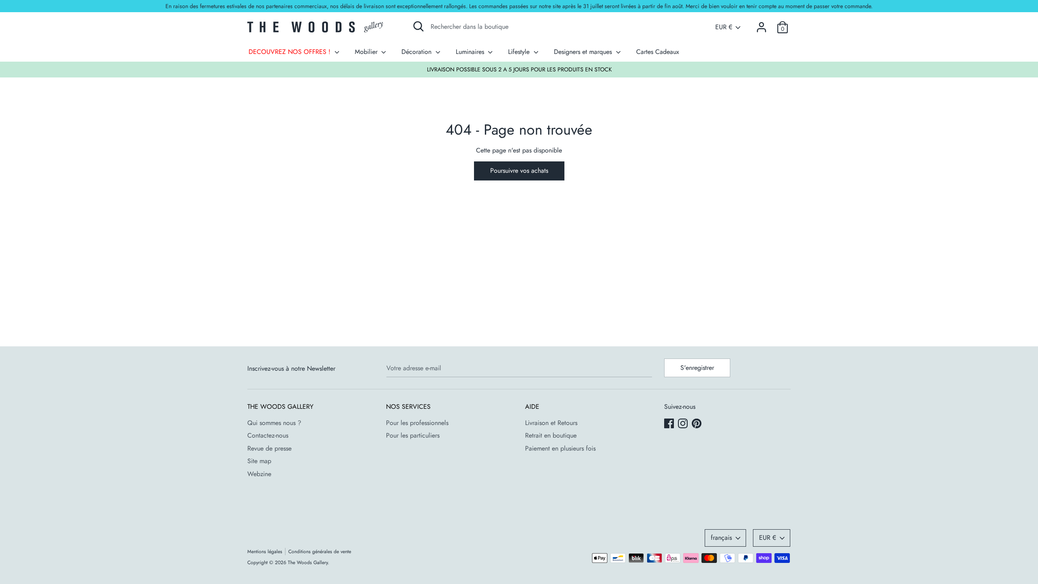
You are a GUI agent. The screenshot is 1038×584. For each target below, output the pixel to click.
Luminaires (471, 51)
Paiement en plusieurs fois (560, 448)
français (721, 537)
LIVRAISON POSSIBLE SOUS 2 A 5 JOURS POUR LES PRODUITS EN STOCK (519, 69)
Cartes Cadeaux (657, 51)
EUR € (723, 27)
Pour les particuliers (413, 435)
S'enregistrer (697, 367)
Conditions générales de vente (319, 551)
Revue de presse (269, 448)
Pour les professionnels (417, 422)
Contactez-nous (267, 435)
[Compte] (761, 24)
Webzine (259, 474)
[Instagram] (683, 424)
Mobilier (367, 51)
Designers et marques (584, 51)
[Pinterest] (697, 424)
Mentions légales (264, 551)
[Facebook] (670, 424)
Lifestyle (520, 51)
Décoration (417, 51)
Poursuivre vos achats (519, 170)
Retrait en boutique (551, 435)
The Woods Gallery (308, 562)
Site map (259, 461)
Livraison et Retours (551, 422)
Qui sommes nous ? (274, 422)
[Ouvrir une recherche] (418, 26)
